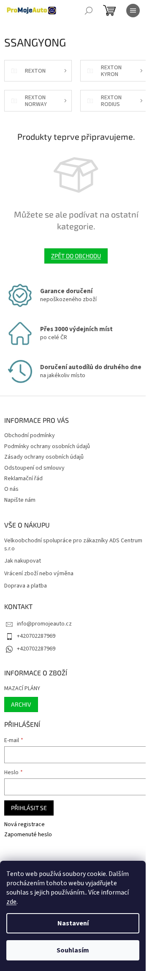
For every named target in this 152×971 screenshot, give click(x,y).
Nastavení (73, 923)
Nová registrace (24, 825)
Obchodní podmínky (29, 435)
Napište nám (19, 500)
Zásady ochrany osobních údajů (44, 457)
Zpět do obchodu (76, 255)
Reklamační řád (23, 478)
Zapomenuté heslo (28, 835)
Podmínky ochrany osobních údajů (47, 446)
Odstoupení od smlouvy (34, 468)
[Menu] (133, 10)
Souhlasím (73, 950)
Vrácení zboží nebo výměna (38, 574)
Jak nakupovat (22, 561)
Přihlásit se (29, 807)
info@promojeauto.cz (44, 624)
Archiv (21, 704)
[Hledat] (88, 10)
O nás (11, 489)
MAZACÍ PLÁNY (22, 689)
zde (11, 901)
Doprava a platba (25, 586)
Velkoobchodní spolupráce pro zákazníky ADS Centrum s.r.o (73, 545)
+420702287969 (36, 636)
